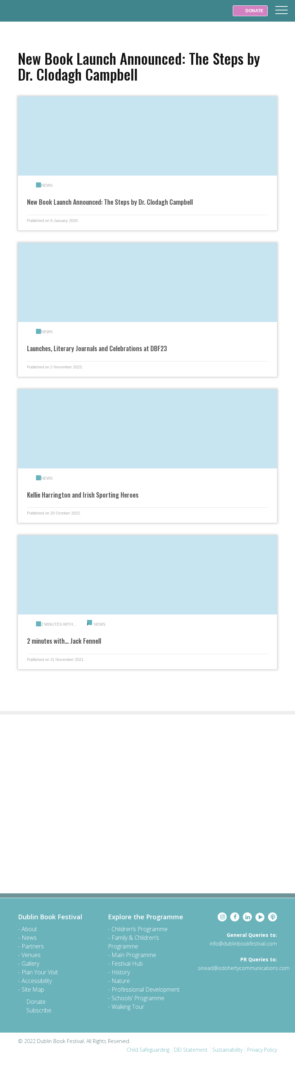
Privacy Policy (262, 1049)
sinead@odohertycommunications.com (244, 968)
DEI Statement (191, 1049)
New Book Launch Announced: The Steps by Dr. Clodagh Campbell (110, 202)
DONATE (253, 10)
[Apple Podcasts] (272, 916)
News (47, 185)
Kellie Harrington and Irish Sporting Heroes (83, 494)
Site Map (33, 989)
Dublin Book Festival (22, 16)
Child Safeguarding (148, 1049)
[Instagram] (222, 916)
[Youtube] (259, 917)
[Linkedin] (247, 916)
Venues (31, 955)
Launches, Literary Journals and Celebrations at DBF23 (97, 348)
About (29, 929)
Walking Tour (128, 1007)
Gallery (30, 963)
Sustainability (227, 1049)
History (121, 972)
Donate (36, 1002)
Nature (121, 981)
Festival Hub (127, 963)
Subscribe (38, 1010)
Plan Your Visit (40, 972)
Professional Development (146, 989)
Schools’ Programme (138, 998)
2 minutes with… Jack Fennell (64, 640)
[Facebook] (234, 916)
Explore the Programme (145, 916)
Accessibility (37, 981)
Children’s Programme (140, 929)
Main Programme (134, 955)
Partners (33, 946)
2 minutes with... (58, 624)
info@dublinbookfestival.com (243, 943)
